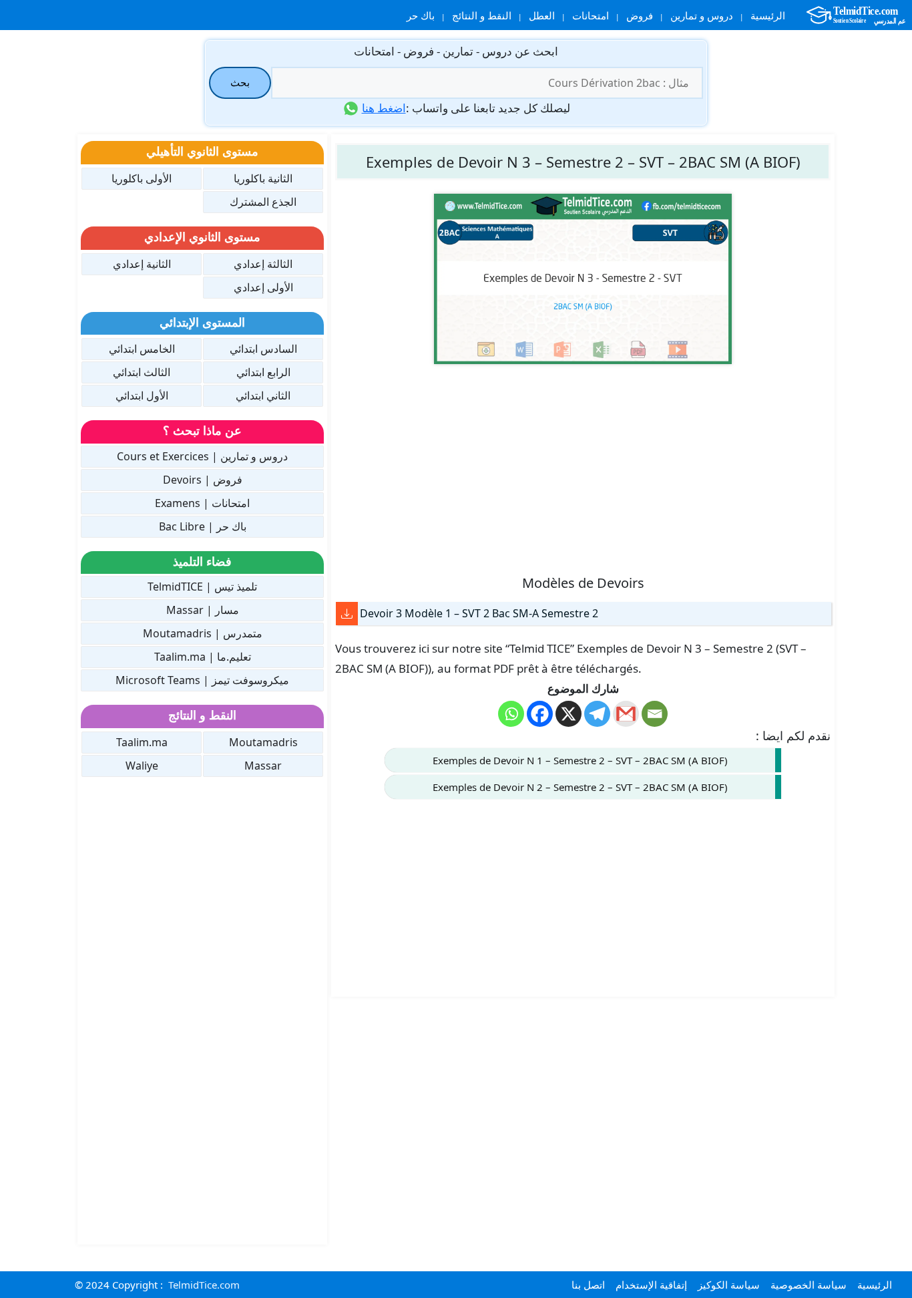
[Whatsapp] (511, 714)
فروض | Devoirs (202, 479)
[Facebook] (540, 714)
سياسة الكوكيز (729, 1284)
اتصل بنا (588, 1284)
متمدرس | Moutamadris (202, 633)
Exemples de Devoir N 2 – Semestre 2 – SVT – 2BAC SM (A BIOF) (580, 787)
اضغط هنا (384, 108)
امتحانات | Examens (202, 503)
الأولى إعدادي (263, 287)
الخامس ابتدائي (142, 348)
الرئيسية (767, 15)
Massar (263, 765)
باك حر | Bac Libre (202, 526)
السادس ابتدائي (263, 348)
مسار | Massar (202, 610)
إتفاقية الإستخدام (651, 1284)
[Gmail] (626, 714)
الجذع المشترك (263, 201)
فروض (639, 15)
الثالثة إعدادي (263, 264)
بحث (240, 82)
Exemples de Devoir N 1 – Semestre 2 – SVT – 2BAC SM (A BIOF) (580, 760)
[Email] (655, 714)
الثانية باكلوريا (263, 178)
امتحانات (590, 15)
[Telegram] (597, 714)
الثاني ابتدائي (263, 395)
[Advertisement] (583, 468)
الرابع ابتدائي (263, 372)
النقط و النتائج (481, 15)
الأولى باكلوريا (141, 178)
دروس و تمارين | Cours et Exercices (202, 456)
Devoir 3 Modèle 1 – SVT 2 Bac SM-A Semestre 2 (479, 613)
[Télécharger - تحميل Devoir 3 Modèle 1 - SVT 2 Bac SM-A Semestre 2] (347, 613)
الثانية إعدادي (142, 264)
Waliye (142, 765)
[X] (568, 714)
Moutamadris (263, 742)
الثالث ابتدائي (141, 372)
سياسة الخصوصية (808, 1284)
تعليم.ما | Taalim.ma (202, 656)
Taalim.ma (142, 742)
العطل (542, 15)
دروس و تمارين (701, 15)
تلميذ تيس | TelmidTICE (202, 586)
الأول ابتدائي (142, 395)
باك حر (421, 15)
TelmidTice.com (204, 1284)
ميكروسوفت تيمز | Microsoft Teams (202, 680)
